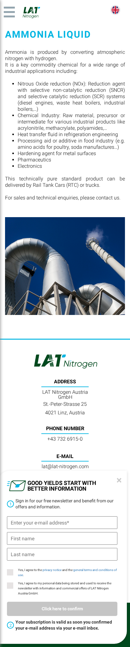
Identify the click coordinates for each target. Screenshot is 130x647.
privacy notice (52, 570)
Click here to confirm (62, 608)
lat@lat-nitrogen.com (65, 466)
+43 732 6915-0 (65, 439)
